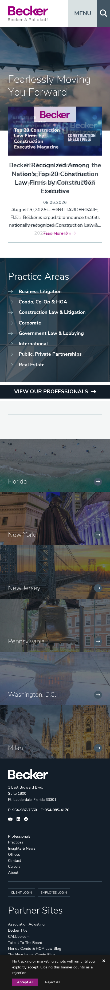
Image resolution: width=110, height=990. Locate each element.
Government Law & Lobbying (51, 333)
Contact (14, 860)
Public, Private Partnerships (50, 354)
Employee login (54, 892)
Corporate (30, 323)
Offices (14, 854)
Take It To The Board (25, 942)
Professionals (19, 836)
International (33, 343)
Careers (14, 866)
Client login (21, 892)
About (13, 872)
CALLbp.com (19, 936)
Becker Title (17, 930)
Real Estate (32, 365)
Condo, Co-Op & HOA (43, 302)
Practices (15, 842)
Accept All (25, 982)
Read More (53, 233)
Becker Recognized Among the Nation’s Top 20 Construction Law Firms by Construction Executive (55, 178)
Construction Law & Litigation (52, 312)
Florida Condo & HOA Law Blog (34, 948)
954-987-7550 (24, 810)
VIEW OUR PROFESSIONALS (51, 391)
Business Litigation (40, 291)
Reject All (52, 982)
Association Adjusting (26, 924)
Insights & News (22, 848)
